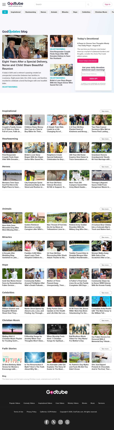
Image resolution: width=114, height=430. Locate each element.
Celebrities (86, 12)
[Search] (88, 4)
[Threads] (67, 422)
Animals (54, 12)
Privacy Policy (31, 412)
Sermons (101, 403)
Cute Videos (60, 403)
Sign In (107, 4)
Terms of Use (18, 412)
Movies (84, 403)
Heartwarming (30, 12)
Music (93, 403)
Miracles (65, 12)
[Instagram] (60, 422)
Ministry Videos (73, 403)
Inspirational (15, 12)
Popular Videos (14, 403)
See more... (106, 111)
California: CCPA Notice (48, 412)
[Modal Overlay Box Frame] (93, 76)
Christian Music (101, 12)
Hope (75, 12)
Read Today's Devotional (88, 61)
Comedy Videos (29, 403)
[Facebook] (46, 422)
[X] (53, 422)
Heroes (43, 12)
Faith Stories (9, 348)
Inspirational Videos (45, 403)
